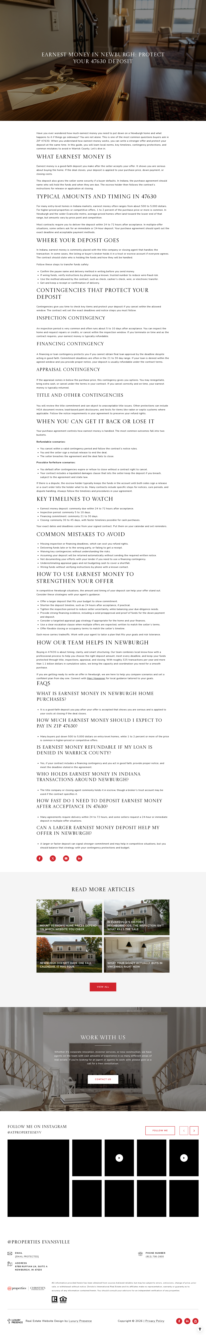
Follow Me (160, 1130)
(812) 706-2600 (155, 1256)
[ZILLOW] (195, 1321)
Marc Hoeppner (96, 678)
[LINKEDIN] (187, 1321)
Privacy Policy (154, 1321)
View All (103, 986)
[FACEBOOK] (179, 1321)
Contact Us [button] (103, 1079)
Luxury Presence (80, 1321)
